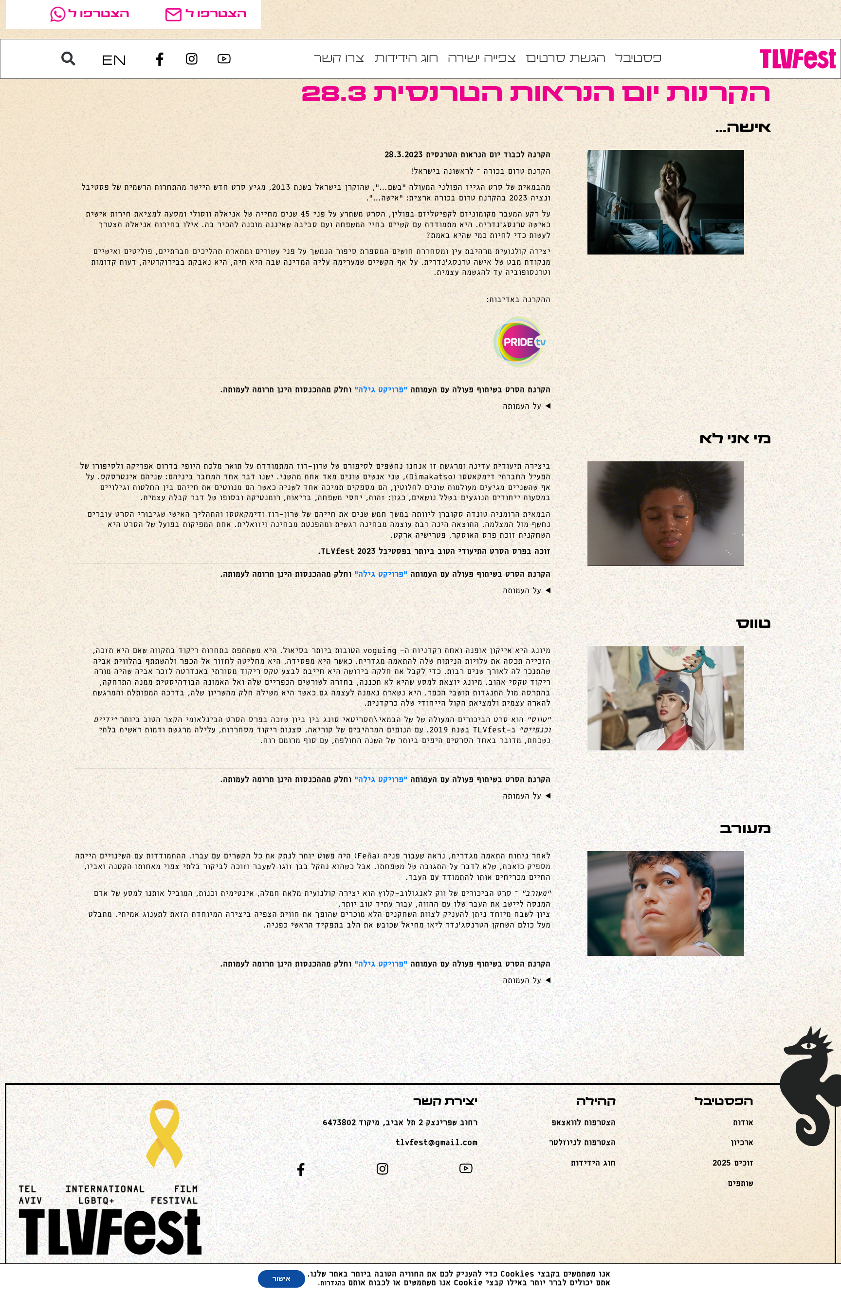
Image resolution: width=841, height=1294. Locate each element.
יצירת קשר (445, 1102)
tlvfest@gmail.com (436, 1143)
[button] (68, 59)
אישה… (743, 128)
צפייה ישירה (482, 59)
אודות (743, 1123)
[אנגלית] (114, 59)
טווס (753, 624)
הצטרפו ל (216, 14)
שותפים (740, 1184)
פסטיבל (638, 59)
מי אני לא (735, 440)
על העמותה (522, 406)
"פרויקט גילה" (380, 390)
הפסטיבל (724, 1102)
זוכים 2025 (733, 1163)
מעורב (745, 829)
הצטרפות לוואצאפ (583, 1123)
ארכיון (742, 1143)
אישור (282, 1278)
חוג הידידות (406, 59)
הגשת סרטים (565, 59)
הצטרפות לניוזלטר (582, 1143)
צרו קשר (339, 59)
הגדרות (331, 1283)
